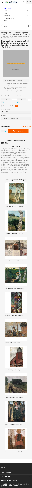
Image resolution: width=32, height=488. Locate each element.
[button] (2, 102)
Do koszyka (18, 131)
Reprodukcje (7, 8)
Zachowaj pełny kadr (9, 106)
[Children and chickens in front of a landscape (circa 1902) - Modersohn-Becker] (16, 330)
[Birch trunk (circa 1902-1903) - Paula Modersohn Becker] (16, 221)
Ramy (5, 21)
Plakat (5, 13)
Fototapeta (7, 15)
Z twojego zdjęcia (9, 18)
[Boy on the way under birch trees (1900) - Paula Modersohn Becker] (16, 275)
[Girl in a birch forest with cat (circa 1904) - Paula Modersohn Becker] (16, 411)
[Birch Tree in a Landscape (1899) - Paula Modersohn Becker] (16, 193)
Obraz (5, 10)
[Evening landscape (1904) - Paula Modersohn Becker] (16, 384)
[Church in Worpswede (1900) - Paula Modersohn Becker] (16, 357)
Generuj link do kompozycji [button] (13, 80)
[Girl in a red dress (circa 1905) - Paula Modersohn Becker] (16, 439)
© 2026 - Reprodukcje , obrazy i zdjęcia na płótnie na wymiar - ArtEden (15, 485)
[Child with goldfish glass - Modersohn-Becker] (16, 302)
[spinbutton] (5, 99)
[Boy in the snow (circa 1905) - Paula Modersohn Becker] (16, 248)
